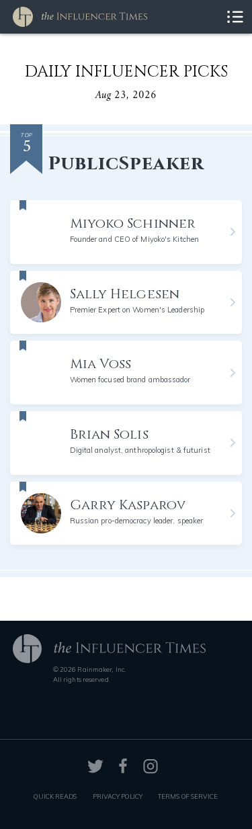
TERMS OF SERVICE (188, 796)
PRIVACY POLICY (117, 796)
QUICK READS (55, 796)
